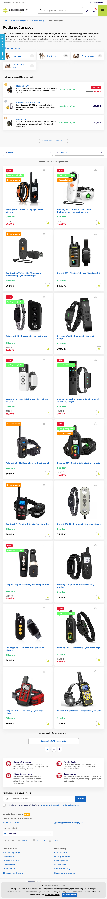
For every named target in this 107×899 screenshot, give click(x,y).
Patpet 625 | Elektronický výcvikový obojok (78, 273)
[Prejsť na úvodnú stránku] (15, 10)
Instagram (57, 840)
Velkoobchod (60, 865)
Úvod (5, 21)
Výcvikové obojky (37, 21)
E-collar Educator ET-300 (28, 102)
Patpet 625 (21, 119)
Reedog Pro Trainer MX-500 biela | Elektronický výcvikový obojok (74, 210)
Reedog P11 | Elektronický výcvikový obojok (27, 524)
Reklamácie (8, 856)
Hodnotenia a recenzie (64, 873)
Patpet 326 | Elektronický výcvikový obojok (27, 584)
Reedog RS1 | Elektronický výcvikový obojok (79, 463)
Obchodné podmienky (13, 873)
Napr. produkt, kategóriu (55, 10)
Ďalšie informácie (52, 895)
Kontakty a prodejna (12, 852)
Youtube (25, 840)
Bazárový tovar (61, 860)
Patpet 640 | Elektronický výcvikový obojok (27, 463)
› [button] (12, 48)
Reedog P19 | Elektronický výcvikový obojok (79, 647)
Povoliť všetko (69, 895)
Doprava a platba (11, 860)
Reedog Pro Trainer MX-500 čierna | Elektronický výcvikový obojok (24, 274)
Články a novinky (62, 869)
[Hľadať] (41, 10)
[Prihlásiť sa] (88, 10)
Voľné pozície (9, 869)
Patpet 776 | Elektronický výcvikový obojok (79, 711)
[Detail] (47, 222)
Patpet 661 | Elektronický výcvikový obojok (27, 336)
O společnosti (9, 865)
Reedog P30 (22, 86)
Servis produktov (62, 856)
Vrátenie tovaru (61, 852)
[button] (102, 10)
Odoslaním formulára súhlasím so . (43, 805)
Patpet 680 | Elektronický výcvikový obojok (79, 524)
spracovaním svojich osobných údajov (60, 805)
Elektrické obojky (18, 21)
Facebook (40, 840)
